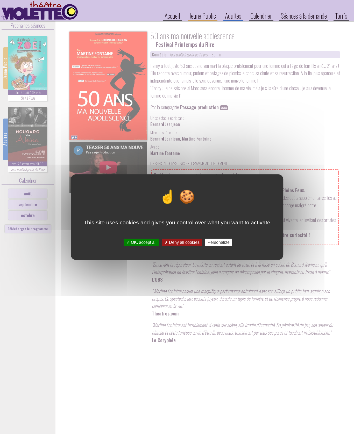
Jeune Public (202, 15)
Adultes (233, 15)
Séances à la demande (304, 15)
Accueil (172, 15)
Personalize (219, 242)
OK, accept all (143, 242)
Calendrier (261, 15)
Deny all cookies (184, 242)
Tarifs (341, 15)
